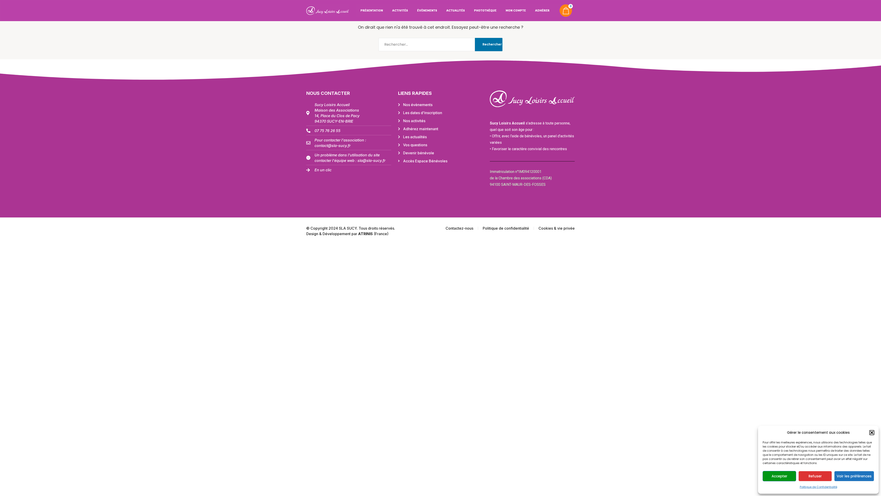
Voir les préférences (854, 476)
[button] (872, 432)
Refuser (815, 476)
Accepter (779, 476)
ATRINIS (366, 233)
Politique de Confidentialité (818, 487)
